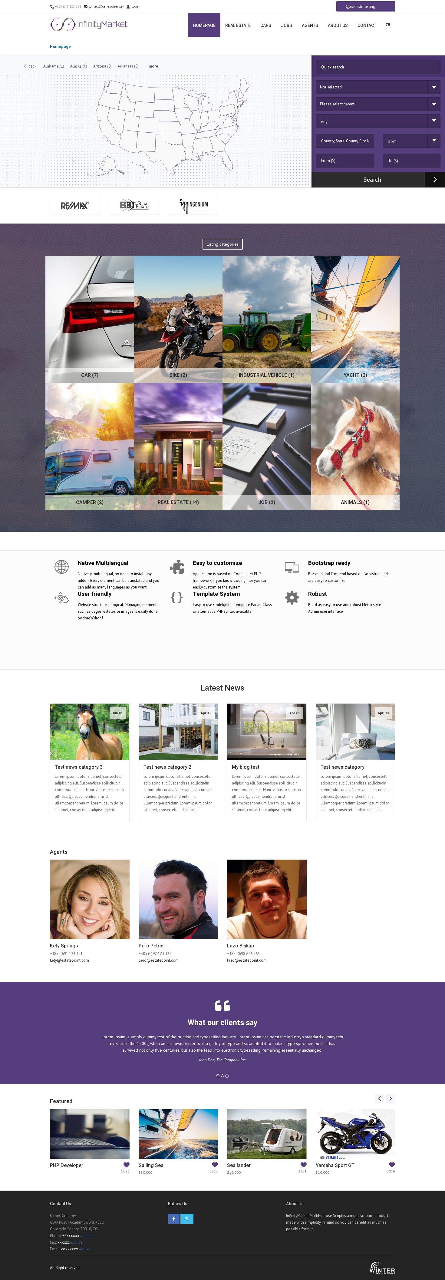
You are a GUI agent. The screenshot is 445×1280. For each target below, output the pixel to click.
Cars (265, 25)
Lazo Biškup (240, 946)
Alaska (78, 66)
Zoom (82, 703)
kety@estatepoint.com (69, 960)
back (32, 66)
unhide (85, 1235)
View (102, 703)
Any (324, 121)
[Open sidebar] (388, 25)
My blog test (245, 767)
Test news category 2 (167, 767)
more (153, 66)
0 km (392, 141)
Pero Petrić (151, 946)
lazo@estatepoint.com (247, 960)
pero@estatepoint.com (159, 960)
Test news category (342, 767)
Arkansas (128, 66)
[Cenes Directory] (89, 24)
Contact (367, 25)
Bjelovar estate (66, 1165)
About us (338, 25)
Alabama (53, 66)
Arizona (102, 66)
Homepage (204, 25)
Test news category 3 (79, 767)
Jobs (286, 25)
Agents (310, 25)
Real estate (238, 25)
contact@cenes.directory (106, 6)
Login (134, 6)
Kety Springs (64, 946)
